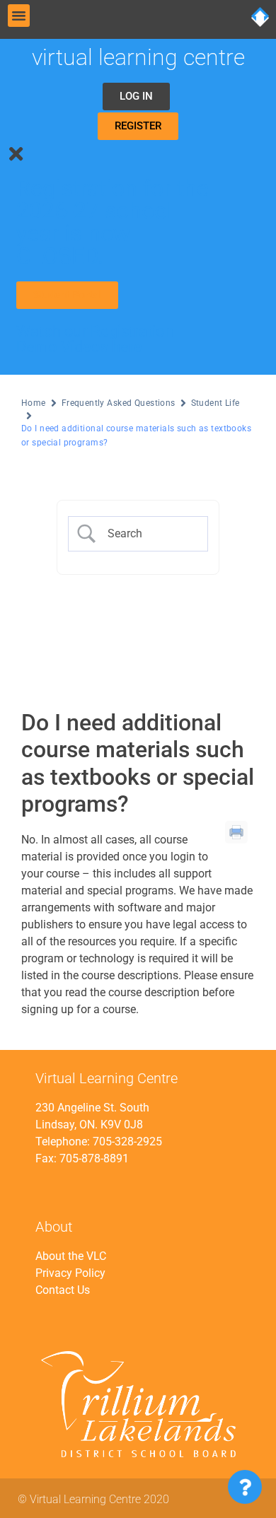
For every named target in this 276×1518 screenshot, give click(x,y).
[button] (19, 15)
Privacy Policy (70, 1273)
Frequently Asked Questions (119, 403)
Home (33, 403)
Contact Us (62, 1290)
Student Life (215, 403)
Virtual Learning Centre (138, 57)
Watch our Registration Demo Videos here (94, 339)
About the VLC (70, 1256)
